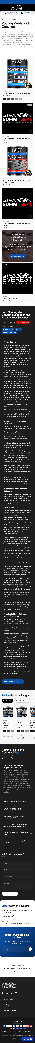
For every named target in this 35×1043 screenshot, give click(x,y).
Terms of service (19, 1035)
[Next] (32, 2)
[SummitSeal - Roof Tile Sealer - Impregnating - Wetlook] (17, 203)
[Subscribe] (30, 949)
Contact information (28, 1035)
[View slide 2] (16, 972)
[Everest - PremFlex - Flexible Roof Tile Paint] (17, 73)
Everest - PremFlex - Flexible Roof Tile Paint (17, 93)
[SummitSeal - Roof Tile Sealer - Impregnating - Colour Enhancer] (17, 161)
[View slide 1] (14, 972)
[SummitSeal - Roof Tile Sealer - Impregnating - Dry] (17, 118)
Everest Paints (7, 91)
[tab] (7, 701)
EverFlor (5, 720)
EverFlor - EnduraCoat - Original (7, 723)
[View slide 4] (21, 972)
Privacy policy (12, 1035)
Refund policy (5, 1035)
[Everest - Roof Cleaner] (17, 278)
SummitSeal (6, 136)
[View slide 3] (19, 972)
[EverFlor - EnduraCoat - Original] (8, 712)
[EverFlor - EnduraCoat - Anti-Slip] (21, 712)
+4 (23, 99)
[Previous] (2, 2)
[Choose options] (30, 86)
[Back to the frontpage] (2, 19)
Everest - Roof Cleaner (10, 298)
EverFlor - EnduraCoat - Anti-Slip (21, 723)
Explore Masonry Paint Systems (13, 681)
